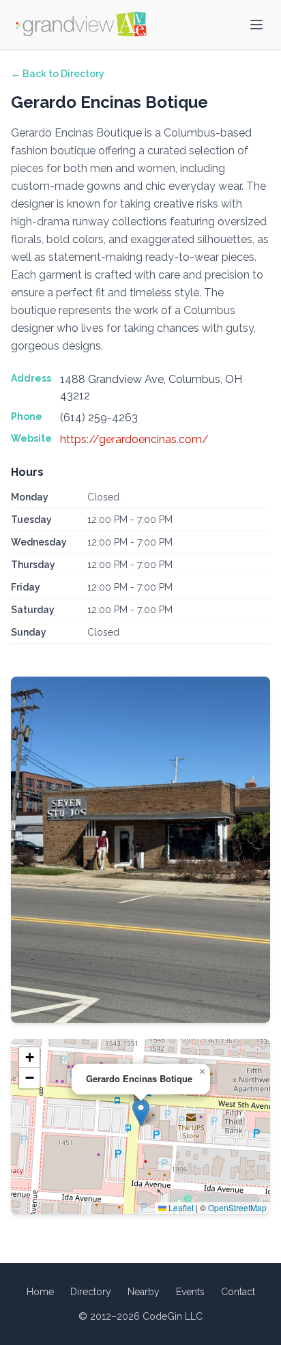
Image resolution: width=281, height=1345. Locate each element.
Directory (90, 1291)
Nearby (144, 1291)
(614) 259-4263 (99, 417)
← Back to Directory (57, 73)
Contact (238, 1291)
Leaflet (180, 1207)
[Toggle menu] (256, 24)
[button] (140, 1113)
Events (190, 1291)
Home (40, 1291)
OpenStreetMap (237, 1207)
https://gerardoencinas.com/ (134, 439)
